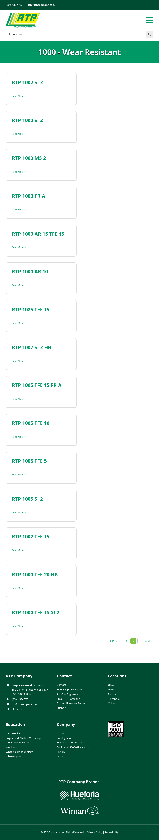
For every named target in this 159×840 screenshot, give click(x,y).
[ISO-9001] (116, 723)
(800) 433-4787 (20, 699)
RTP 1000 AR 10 (30, 271)
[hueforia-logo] (79, 792)
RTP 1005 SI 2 (27, 498)
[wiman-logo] (79, 807)
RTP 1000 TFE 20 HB (35, 574)
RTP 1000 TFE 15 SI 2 (35, 612)
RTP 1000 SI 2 (27, 120)
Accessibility (111, 832)
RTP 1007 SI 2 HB (31, 347)
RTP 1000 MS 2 (29, 158)
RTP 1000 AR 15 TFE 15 (38, 233)
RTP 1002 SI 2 (27, 82)
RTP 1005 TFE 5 (29, 461)
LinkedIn (17, 709)
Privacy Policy (94, 832)
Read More (18, 96)
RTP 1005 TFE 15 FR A (36, 385)
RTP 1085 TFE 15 (30, 309)
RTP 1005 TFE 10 (30, 423)
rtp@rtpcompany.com (25, 704)
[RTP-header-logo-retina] (23, 14)
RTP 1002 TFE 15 (30, 536)
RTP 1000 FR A (28, 195)
